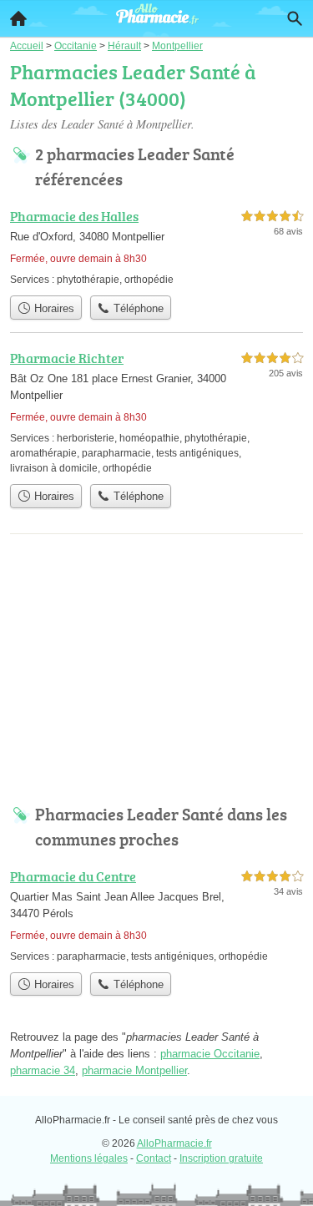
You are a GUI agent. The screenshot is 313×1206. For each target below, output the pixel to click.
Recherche (294, 18)
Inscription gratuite (221, 1158)
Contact (153, 1158)
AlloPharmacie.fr (174, 1143)
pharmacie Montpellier (134, 1070)
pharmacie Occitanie (210, 1053)
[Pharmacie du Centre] (156, 915)
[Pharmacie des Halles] (156, 246)
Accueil (18, 18)
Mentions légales (89, 1158)
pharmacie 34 (42, 1070)
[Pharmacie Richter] (156, 412)
